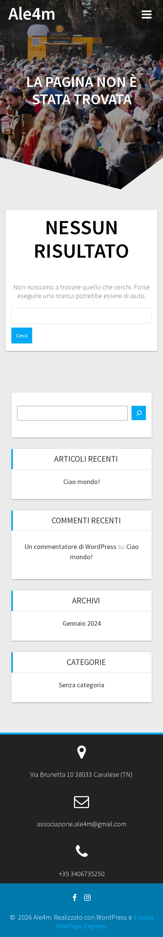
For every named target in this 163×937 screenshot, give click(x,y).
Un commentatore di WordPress (70, 546)
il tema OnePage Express (105, 921)
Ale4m (32, 14)
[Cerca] (139, 413)
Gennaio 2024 (82, 623)
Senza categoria (81, 684)
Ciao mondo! (81, 481)
